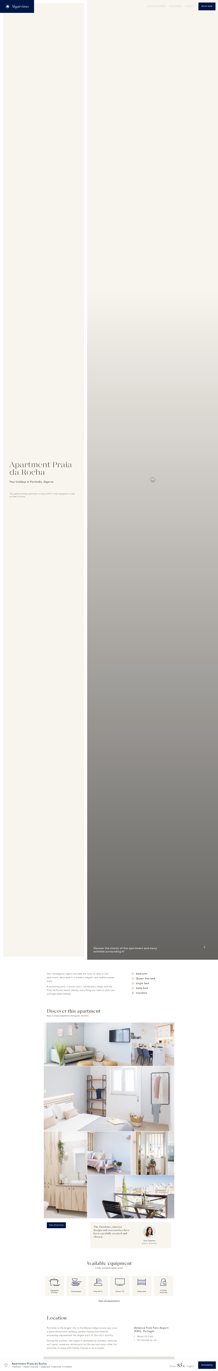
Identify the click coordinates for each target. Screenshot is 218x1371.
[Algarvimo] (17, 6)
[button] (106, 480)
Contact (190, 6)
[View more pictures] (87, 1044)
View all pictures (56, 1225)
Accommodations (156, 6)
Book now (207, 6)
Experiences (175, 6)
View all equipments (109, 1301)
